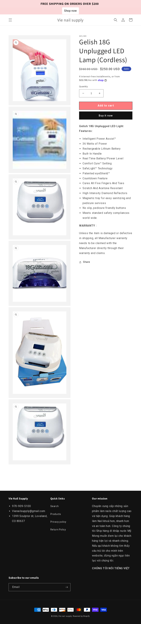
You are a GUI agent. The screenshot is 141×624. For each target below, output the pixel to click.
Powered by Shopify (81, 616)
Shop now (70, 10)
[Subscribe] (66, 587)
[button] (10, 20)
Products (55, 514)
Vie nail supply (65, 616)
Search (54, 506)
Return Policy (58, 529)
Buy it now (106, 115)
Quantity (83, 86)
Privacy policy (58, 521)
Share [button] (86, 262)
